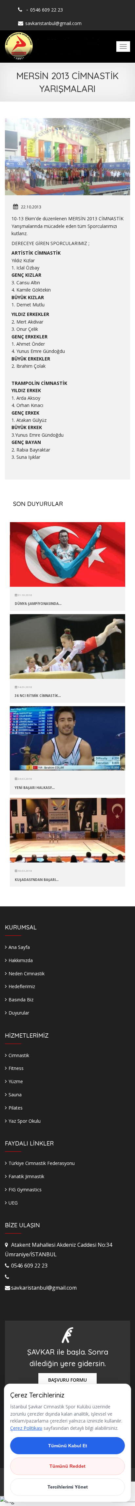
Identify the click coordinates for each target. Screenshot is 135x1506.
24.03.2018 (24, 778)
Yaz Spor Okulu (25, 1121)
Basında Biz (21, 999)
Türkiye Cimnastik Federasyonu (42, 1163)
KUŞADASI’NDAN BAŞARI (35, 879)
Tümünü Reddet (67, 1466)
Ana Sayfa (19, 947)
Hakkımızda (21, 960)
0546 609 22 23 (46, 10)
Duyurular (19, 1013)
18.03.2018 (24, 870)
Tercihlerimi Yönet (68, 1487)
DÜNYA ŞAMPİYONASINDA (37, 603)
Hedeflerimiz (22, 986)
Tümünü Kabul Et (67, 1445)
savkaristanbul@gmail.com (53, 23)
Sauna (15, 1094)
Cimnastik (19, 1055)
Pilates (16, 1108)
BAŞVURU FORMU (67, 1380)
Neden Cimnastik (27, 973)
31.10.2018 (24, 595)
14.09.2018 (24, 687)
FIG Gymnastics (25, 1189)
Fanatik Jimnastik (26, 1176)
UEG (13, 1203)
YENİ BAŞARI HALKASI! (33, 787)
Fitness (16, 1068)
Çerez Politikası (26, 1428)
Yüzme (16, 1081)
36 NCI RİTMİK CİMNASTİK (36, 695)
